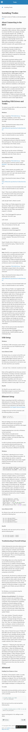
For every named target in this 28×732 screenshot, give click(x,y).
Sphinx (9, 728)
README (4, 164)
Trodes (15, 2)
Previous (6, 719)
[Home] (2, 7)
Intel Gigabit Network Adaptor (17, 407)
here (3, 18)
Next (22, 719)
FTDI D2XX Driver (15, 116)
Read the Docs (5, 729)
